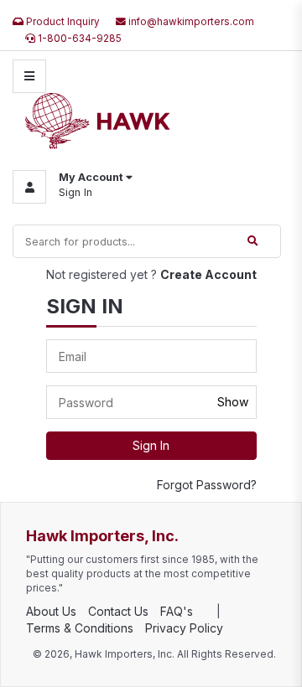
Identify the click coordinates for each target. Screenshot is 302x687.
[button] (73, 187)
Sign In (75, 192)
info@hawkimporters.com (190, 22)
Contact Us (118, 611)
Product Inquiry (61, 22)
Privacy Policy (184, 628)
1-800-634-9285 (78, 38)
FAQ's (176, 611)
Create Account (208, 274)
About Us (51, 611)
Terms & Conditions (79, 628)
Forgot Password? (207, 485)
